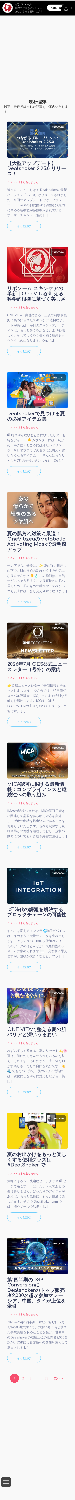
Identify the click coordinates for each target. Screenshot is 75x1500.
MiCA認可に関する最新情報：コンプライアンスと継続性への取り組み (37, 789)
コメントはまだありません (22, 182)
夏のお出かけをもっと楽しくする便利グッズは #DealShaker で (37, 1160)
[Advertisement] (37, 39)
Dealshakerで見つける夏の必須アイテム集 (36, 416)
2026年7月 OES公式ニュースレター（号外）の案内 (37, 667)
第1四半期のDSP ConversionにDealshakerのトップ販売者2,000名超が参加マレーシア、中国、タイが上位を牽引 (36, 1293)
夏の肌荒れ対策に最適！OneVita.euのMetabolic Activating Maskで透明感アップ (36, 541)
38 (46, 1378)
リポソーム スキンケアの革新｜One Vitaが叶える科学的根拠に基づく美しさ (36, 294)
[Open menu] (6, 1482)
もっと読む (24, 226)
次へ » (58, 1378)
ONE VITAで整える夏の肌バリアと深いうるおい (36, 1032)
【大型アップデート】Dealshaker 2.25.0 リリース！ (36, 169)
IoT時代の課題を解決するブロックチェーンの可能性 (36, 912)
